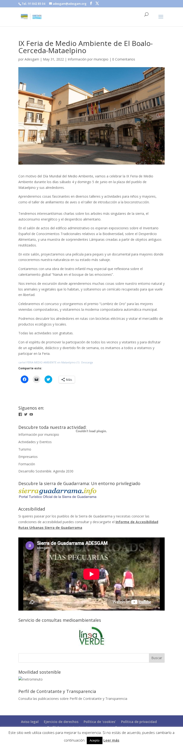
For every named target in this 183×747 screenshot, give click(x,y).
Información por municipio (88, 59)
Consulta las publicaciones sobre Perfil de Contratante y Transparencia (72, 698)
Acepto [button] (95, 740)
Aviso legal (30, 721)
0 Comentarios (123, 59)
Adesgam (32, 59)
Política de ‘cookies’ (100, 721)
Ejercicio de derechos (61, 721)
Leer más (111, 740)
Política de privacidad (139, 721)
